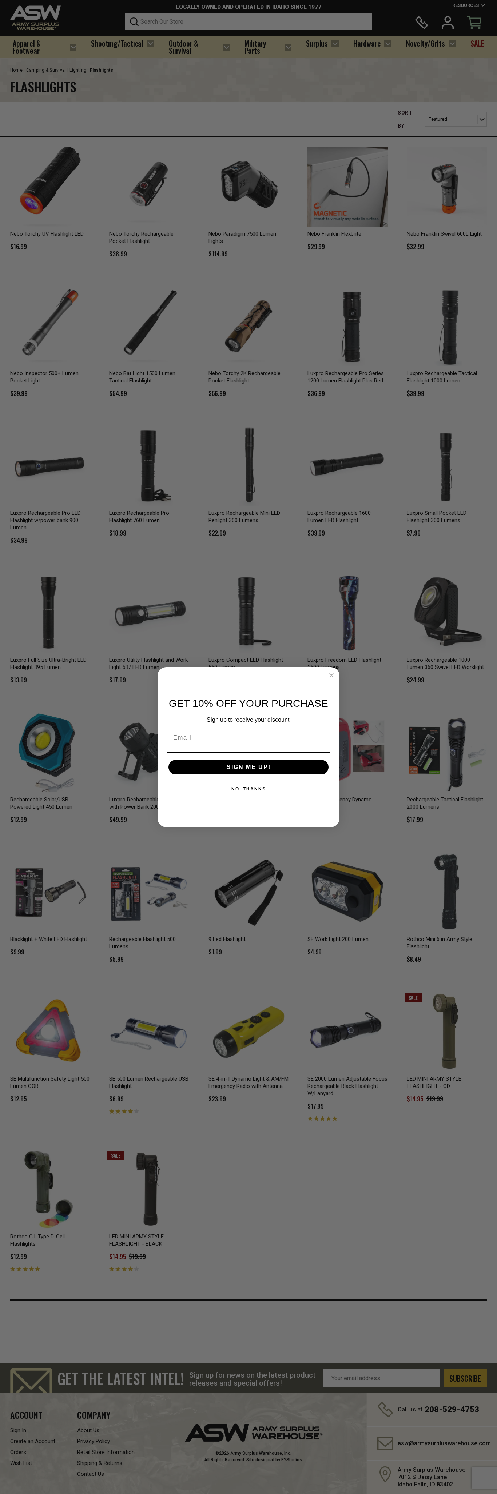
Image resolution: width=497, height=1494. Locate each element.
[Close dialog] (331, 675)
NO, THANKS (248, 789)
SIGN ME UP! (249, 767)
